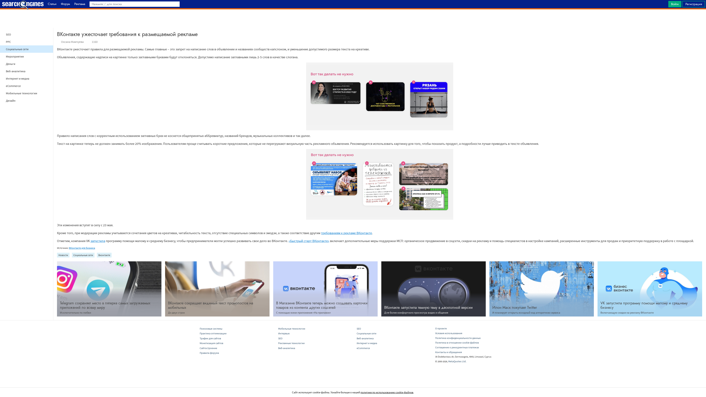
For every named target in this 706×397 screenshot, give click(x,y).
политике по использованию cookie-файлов (387, 392)
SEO (8, 34)
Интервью (284, 333)
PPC (8, 42)
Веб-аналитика (15, 71)
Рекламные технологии (291, 343)
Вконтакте (104, 255)
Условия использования (448, 333)
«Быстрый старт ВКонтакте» (309, 241)
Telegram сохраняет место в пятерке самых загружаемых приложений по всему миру (105, 305)
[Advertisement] (353, 18)
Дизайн (10, 100)
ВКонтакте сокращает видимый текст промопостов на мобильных (210, 305)
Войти (675, 4)
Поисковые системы (211, 328)
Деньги (10, 64)
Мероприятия (15, 56)
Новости (63, 255)
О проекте (441, 328)
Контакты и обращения (448, 352)
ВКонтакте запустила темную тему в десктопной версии (428, 307)
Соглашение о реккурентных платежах (457, 347)
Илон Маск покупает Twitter (514, 307)
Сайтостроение (208, 348)
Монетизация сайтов (211, 343)
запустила (97, 241)
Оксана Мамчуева (72, 42)
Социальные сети (17, 49)
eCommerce (13, 86)
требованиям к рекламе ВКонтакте (346, 233)
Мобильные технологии (21, 93)
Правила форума (209, 353)
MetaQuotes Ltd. (457, 361)
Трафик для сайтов (210, 338)
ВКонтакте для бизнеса (82, 248)
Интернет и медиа (17, 78)
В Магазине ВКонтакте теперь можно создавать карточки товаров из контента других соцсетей (322, 305)
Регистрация (693, 4)
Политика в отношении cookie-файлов (457, 342)
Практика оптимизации (213, 333)
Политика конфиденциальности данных (458, 338)
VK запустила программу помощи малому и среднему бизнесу (644, 305)
